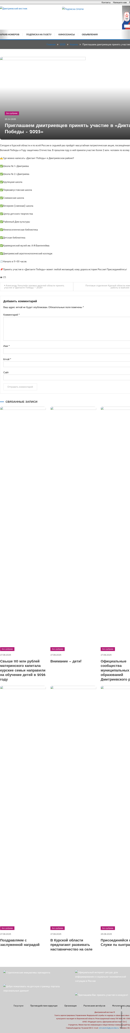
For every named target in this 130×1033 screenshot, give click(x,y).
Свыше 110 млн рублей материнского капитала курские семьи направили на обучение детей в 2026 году (23, 671)
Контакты (106, 2)
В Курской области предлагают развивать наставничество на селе (71, 945)
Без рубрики (11, 113)
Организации (70, 1006)
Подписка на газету (39, 34)
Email (7, 359)
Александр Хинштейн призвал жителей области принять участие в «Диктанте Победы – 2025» (34, 286)
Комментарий (11, 314)
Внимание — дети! (65, 661)
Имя (6, 346)
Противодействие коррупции (43, 1006)
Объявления (90, 34)
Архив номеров (9, 34)
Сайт (6, 372)
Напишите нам (120, 2)
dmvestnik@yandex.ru (109, 1028)
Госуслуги (18, 1006)
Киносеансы (66, 34)
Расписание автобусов (94, 1006)
